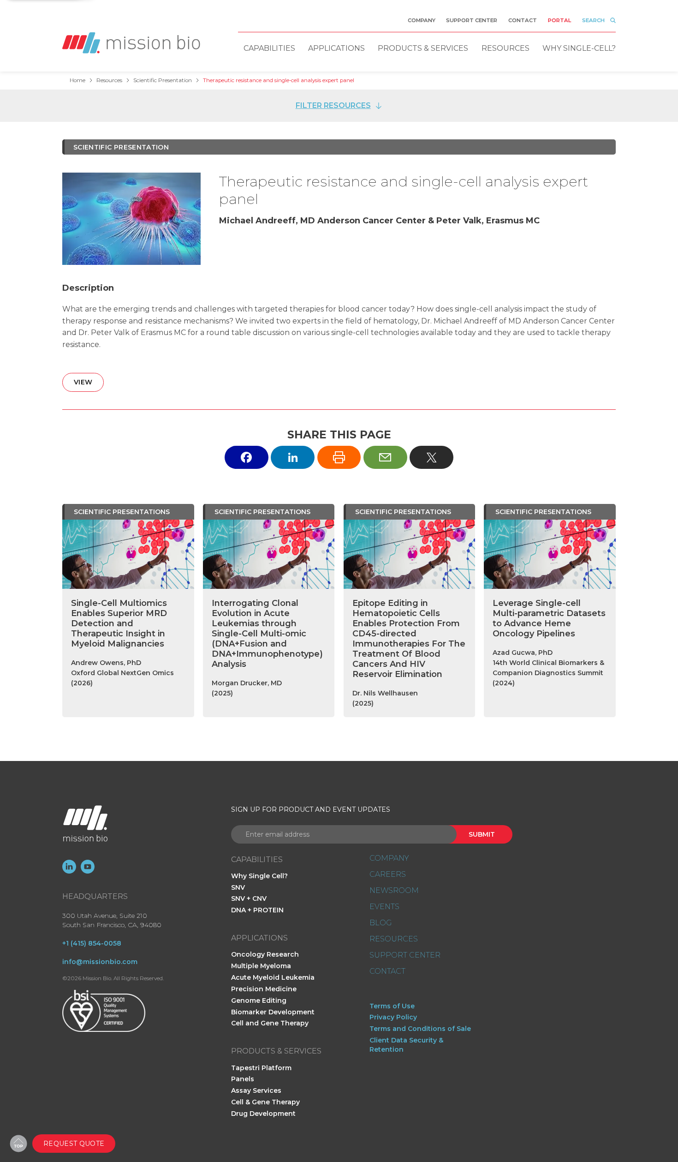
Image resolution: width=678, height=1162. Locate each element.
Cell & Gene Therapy (265, 1102)
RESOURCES (393, 939)
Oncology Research (265, 954)
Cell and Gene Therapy (270, 1023)
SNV (238, 887)
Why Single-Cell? (579, 48)
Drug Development (263, 1113)
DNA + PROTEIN (257, 910)
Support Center (471, 20)
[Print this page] (339, 457)
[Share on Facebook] (246, 457)
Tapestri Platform (261, 1068)
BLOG (380, 923)
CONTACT (387, 971)
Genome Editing (258, 1000)
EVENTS (384, 906)
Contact (522, 20)
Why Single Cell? (259, 876)
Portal (559, 20)
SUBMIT (482, 834)
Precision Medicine (264, 989)
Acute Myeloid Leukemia (273, 977)
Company (421, 20)
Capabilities (269, 48)
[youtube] (88, 867)
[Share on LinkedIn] (293, 457)
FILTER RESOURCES (333, 105)
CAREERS (387, 874)
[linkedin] (69, 867)
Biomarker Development (273, 1012)
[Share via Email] (385, 457)
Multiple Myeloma (261, 966)
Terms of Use (392, 1006)
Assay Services (256, 1090)
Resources (505, 48)
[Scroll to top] (18, 1143)
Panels (242, 1079)
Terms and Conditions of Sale (420, 1028)
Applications (336, 48)
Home (77, 80)
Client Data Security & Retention (406, 1045)
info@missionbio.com (99, 962)
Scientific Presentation (162, 80)
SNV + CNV (249, 898)
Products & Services (423, 48)
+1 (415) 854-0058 (91, 943)
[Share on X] (431, 457)
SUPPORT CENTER (404, 955)
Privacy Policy (393, 1017)
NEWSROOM (394, 890)
